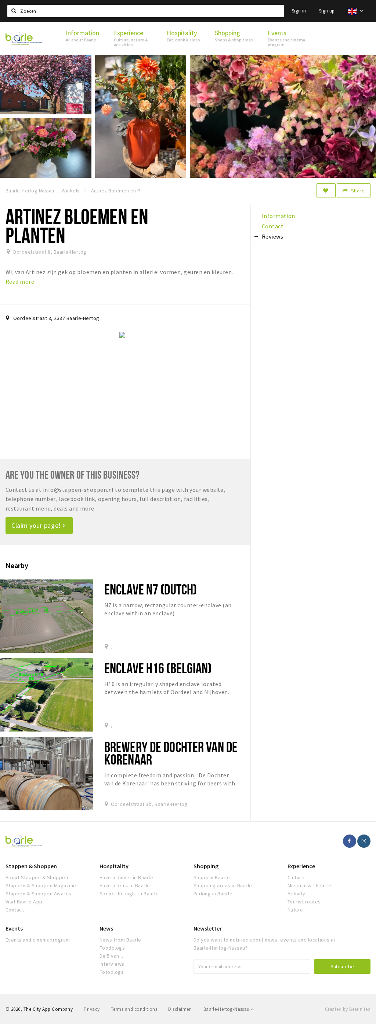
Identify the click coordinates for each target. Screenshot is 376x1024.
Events (14, 928)
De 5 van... (111, 956)
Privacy (92, 1009)
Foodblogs (112, 947)
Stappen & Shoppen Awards (39, 893)
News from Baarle (120, 939)
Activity (297, 893)
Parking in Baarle (213, 893)
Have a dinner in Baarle (126, 877)
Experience (301, 866)
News (106, 928)
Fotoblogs (112, 972)
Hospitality (114, 866)
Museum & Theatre (310, 885)
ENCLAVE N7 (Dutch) (150, 589)
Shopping (206, 866)
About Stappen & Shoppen (37, 877)
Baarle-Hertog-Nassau (227, 1009)
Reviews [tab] (272, 236)
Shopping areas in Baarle (223, 885)
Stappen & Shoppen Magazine (41, 885)
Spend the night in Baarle (129, 893)
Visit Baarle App (24, 901)
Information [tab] (278, 216)
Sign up (327, 11)
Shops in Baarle (212, 877)
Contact (15, 909)
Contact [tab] (272, 226)
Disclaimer (179, 1009)
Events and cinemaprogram (38, 939)
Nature (295, 909)
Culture (296, 877)
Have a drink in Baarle (125, 885)
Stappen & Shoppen (31, 866)
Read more (20, 281)
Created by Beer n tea (347, 1009)
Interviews (112, 964)
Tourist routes (304, 901)
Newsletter (208, 928)
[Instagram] (363, 841)
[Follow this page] (326, 190)
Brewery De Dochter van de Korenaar (171, 753)
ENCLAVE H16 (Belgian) (158, 668)
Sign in (299, 11)
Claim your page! (36, 525)
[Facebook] (349, 841)
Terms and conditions (134, 1009)
